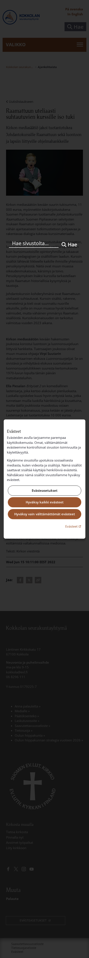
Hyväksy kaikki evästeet (45, 502)
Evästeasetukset (44, 490)
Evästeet (73, 526)
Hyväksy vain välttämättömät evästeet (44, 514)
